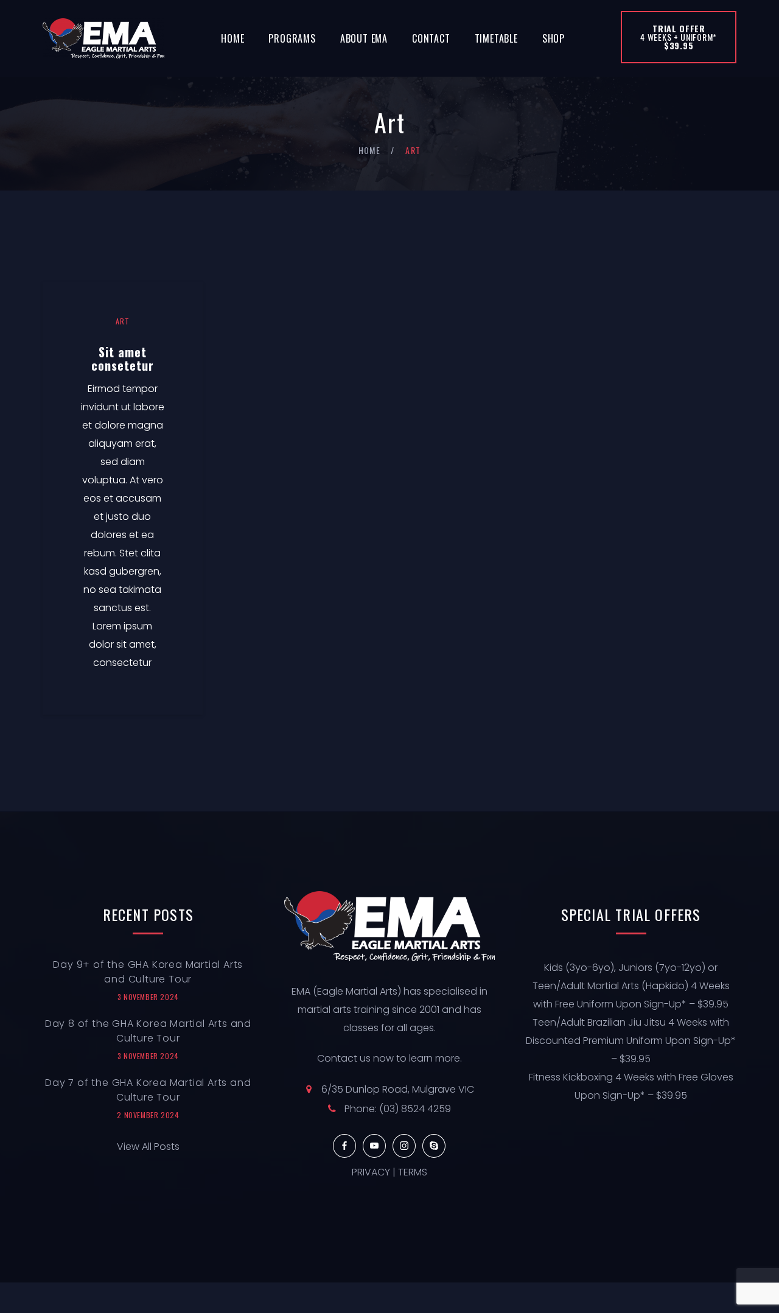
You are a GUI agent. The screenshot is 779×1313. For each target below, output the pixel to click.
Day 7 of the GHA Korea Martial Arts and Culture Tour (148, 1090)
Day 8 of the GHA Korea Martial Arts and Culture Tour (148, 1031)
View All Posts (148, 1147)
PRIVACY (371, 1172)
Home (232, 38)
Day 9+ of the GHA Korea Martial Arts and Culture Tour (148, 972)
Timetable (496, 38)
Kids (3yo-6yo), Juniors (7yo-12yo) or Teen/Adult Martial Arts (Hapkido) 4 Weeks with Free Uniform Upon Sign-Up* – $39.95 (631, 986)
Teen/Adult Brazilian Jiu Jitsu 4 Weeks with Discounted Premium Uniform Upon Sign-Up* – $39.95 (631, 1040)
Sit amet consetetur (122, 358)
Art (122, 321)
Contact (431, 38)
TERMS (412, 1172)
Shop (553, 38)
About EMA (364, 38)
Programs (291, 38)
